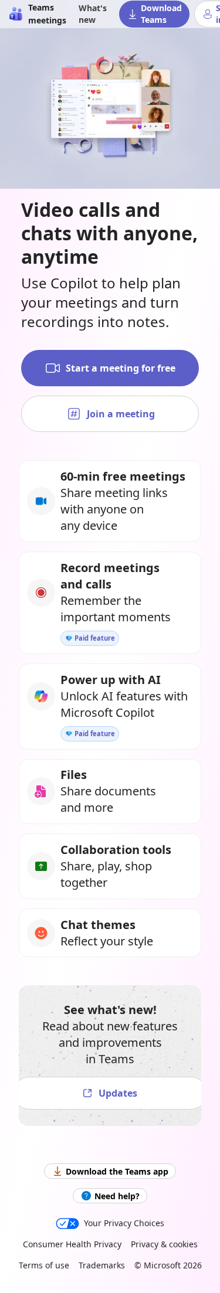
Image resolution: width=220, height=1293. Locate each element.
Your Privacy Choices (124, 1223)
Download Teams (161, 13)
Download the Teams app (117, 1171)
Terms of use (44, 1265)
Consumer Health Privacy (72, 1244)
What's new (93, 13)
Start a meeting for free (120, 368)
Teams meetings (47, 14)
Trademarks (102, 1265)
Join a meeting (121, 413)
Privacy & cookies (164, 1244)
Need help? (117, 1196)
